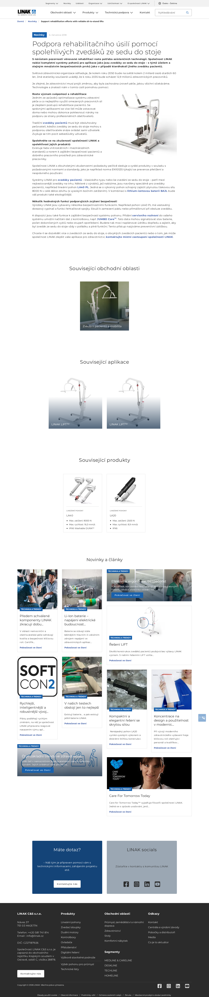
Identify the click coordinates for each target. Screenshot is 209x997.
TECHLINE (110, 970)
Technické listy (70, 969)
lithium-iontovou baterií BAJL (147, 190)
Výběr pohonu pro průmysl (77, 964)
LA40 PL (83, 187)
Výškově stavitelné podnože (78, 957)
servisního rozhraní (145, 215)
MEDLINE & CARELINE (118, 960)
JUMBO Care (107, 219)
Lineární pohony (71, 922)
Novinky (67, 3)
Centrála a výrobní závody (163, 927)
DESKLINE (110, 965)
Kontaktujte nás (67, 884)
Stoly (107, 935)
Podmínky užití (88, 995)
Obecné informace (69, 995)
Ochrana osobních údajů (110, 995)
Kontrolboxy (68, 937)
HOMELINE (111, 975)
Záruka (128, 995)
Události (80, 3)
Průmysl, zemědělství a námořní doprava (124, 924)
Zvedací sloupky (71, 927)
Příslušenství (68, 947)
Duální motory (69, 932)
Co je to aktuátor (158, 942)
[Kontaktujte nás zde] (202, 718)
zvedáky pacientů (55, 122)
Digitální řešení (70, 952)
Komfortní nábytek (116, 940)
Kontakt (153, 922)
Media (152, 937)
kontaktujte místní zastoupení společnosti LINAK (139, 236)
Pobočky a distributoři (161, 932)
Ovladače (66, 942)
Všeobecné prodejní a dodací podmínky (153, 995)
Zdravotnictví (112, 930)
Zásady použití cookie (47, 995)
